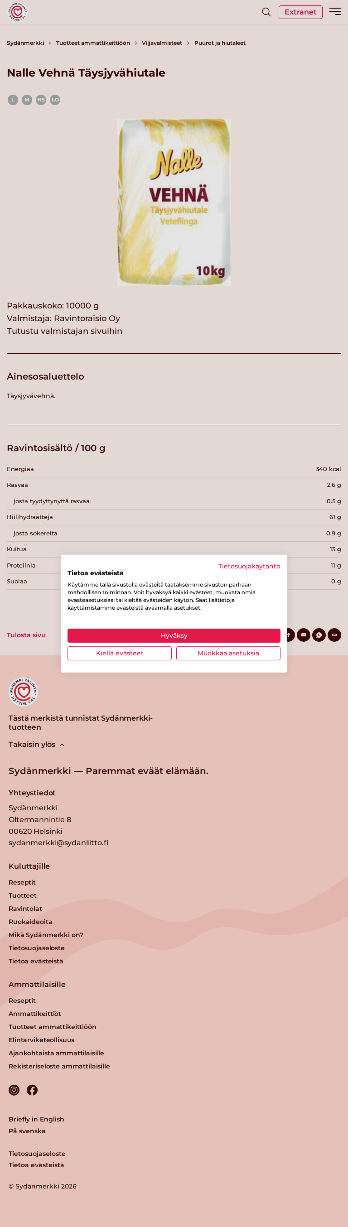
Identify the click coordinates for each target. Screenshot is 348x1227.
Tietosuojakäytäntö (249, 565)
